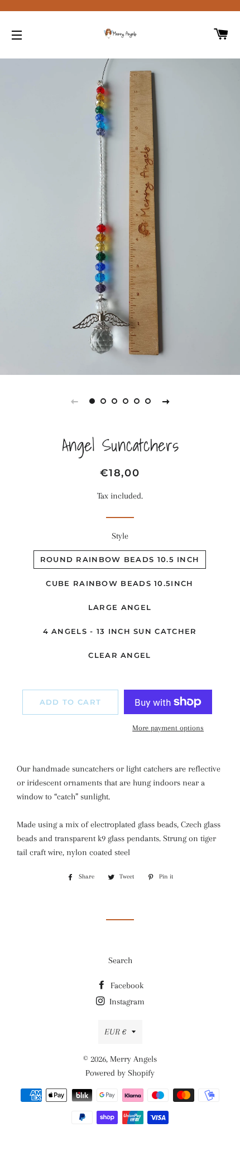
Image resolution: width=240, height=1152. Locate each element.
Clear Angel (119, 655)
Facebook (125, 985)
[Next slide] (165, 401)
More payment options (168, 728)
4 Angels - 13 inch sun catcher (120, 631)
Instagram (126, 1002)
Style (120, 536)
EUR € (115, 1032)
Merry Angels (133, 1059)
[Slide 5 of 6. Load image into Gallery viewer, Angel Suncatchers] (136, 401)
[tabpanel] (120, 215)
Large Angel (119, 607)
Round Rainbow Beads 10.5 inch (120, 559)
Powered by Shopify (120, 1073)
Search (120, 960)
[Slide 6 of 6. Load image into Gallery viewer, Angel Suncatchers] (147, 401)
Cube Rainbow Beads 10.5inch (119, 583)
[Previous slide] (74, 401)
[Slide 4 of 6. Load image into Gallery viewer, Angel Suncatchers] (125, 401)
